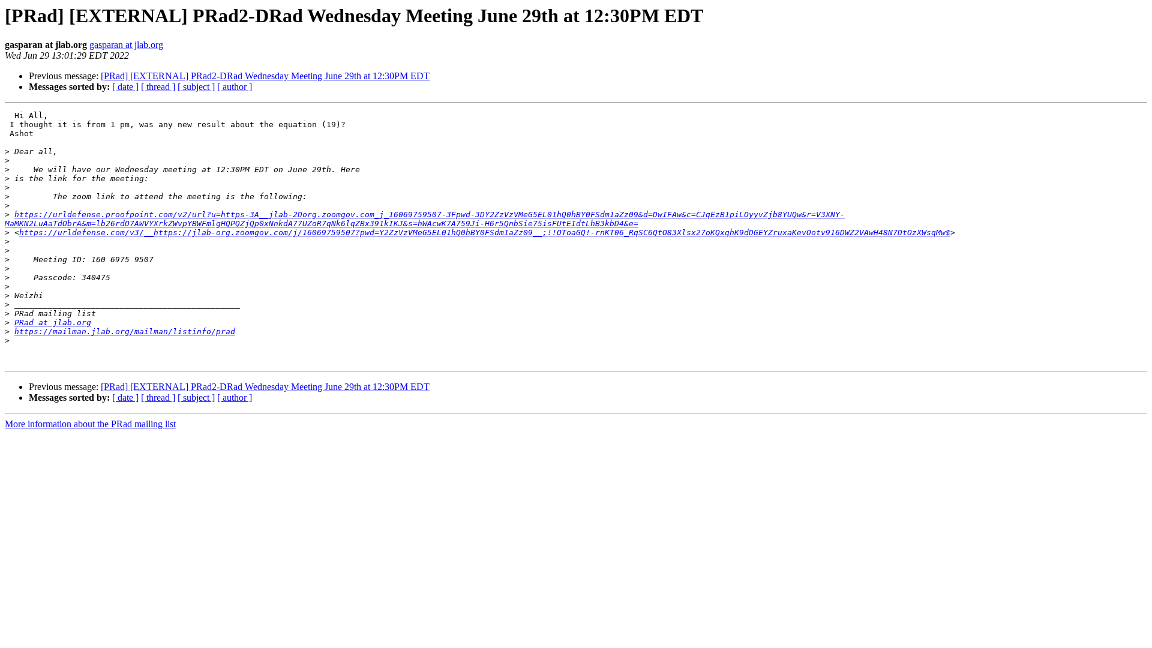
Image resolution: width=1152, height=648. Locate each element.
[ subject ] (196, 87)
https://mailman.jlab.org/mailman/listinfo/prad (124, 331)
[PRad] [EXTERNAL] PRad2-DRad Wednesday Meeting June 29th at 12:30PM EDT (265, 76)
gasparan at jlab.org (126, 45)
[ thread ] (158, 87)
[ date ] (125, 87)
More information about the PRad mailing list (90, 424)
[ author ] (234, 87)
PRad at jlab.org (52, 322)
